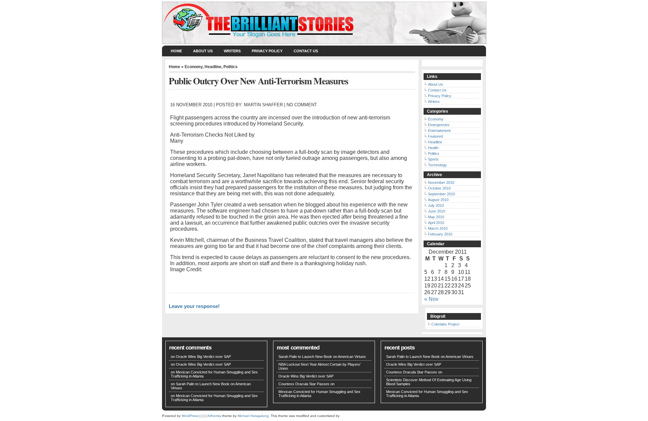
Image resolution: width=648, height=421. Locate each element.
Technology (437, 165)
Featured (435, 136)
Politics (230, 66)
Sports (433, 159)
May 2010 (436, 217)
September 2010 (441, 194)
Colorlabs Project (445, 324)
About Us (203, 51)
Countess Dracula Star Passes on (306, 384)
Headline (213, 66)
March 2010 (438, 228)
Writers (232, 51)
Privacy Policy (267, 51)
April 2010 (436, 223)
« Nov (431, 299)
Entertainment (439, 131)
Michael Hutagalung (253, 416)
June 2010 (436, 211)
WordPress (190, 416)
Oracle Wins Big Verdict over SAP (203, 357)
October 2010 (439, 188)
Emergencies (439, 125)
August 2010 (438, 200)
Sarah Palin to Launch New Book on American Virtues (322, 357)
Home (176, 51)
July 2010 (436, 205)
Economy (193, 66)
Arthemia (214, 416)
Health (433, 148)
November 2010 (441, 182)
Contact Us (306, 51)
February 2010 (440, 234)
